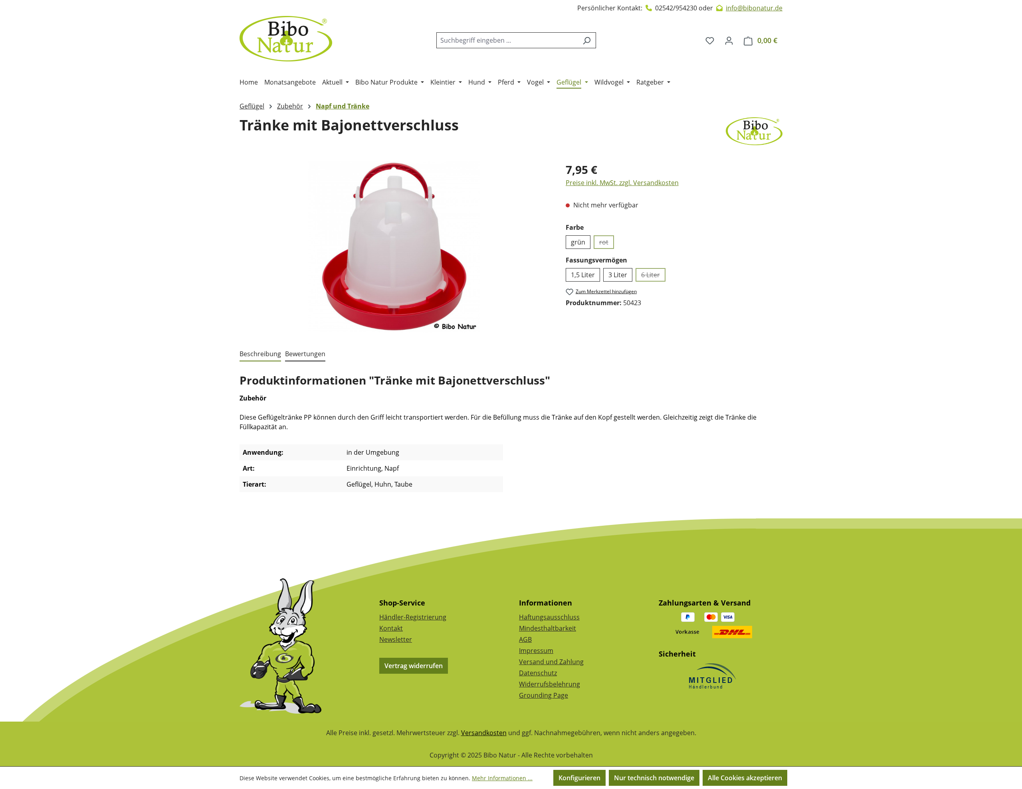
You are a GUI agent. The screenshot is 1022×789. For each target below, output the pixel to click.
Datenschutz (538, 673)
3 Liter (617, 274)
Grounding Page (543, 695)
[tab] (260, 354)
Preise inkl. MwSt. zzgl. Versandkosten (622, 182)
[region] (395, 247)
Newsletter (395, 639)
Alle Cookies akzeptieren (745, 777)
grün (578, 242)
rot (606, 243)
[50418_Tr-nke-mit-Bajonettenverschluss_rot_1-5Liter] (394, 247)
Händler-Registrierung (412, 617)
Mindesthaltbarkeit (547, 628)
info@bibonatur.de (754, 8)
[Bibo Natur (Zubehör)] (754, 131)
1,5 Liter (583, 274)
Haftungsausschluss (549, 617)
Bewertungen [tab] (305, 353)
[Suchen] (586, 40)
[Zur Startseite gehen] (286, 38)
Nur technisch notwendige (654, 777)
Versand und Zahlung (551, 661)
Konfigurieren (579, 777)
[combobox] (507, 40)
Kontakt (391, 628)
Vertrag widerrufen (413, 665)
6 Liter (653, 276)
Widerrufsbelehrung (549, 684)
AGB (525, 639)
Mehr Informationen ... (502, 778)
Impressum (536, 650)
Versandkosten (484, 732)
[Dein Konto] (729, 40)
